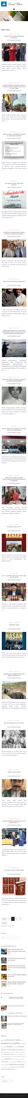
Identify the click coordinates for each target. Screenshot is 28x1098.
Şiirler (16, 1069)
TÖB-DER (2, 1064)
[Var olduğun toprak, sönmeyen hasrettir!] (14, 199)
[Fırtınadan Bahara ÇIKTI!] (14, 543)
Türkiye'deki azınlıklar (16, 1064)
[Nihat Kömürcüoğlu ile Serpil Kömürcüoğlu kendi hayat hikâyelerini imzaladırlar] (14, 495)
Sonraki (4, 923)
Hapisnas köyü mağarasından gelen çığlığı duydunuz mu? (14, 674)
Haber (23, 1052)
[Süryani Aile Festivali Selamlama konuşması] (14, 52)
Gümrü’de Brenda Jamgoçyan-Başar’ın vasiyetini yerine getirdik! (14, 380)
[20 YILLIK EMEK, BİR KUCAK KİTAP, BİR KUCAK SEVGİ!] (14, 592)
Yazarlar (14, 573)
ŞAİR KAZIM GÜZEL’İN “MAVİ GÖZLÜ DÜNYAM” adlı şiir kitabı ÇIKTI (16, 951)
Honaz (12, 1054)
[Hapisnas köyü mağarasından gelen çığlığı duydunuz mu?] (14, 690)
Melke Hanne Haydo (14, 772)
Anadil (21, 1040)
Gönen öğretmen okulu (17, 1052)
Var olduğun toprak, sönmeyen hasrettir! (14, 184)
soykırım (22, 1059)
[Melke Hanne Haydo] (14, 788)
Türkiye (7, 1064)
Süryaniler (4, 1062)
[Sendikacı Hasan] (14, 641)
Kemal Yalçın (3, 1056)
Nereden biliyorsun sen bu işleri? (14, 723)
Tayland (22, 1061)
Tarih (19, 1062)
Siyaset (19, 1059)
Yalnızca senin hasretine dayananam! (14, 281)
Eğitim (14, 426)
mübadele (7, 1059)
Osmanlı (14, 1059)
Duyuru (4, 1046)
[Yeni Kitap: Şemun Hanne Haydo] (14, 886)
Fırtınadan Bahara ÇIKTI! (14, 526)
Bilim (2, 1046)
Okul (12, 1059)
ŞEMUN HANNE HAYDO (7, 1069)
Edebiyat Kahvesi (15, 1046)
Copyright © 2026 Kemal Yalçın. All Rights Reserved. (13, 1095)
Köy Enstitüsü (8, 1056)
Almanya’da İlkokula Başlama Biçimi (16, 1005)
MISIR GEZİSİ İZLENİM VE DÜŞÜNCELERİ (17, 1016)
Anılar (21, 1043)
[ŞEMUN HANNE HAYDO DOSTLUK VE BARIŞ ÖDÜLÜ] (14, 837)
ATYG (24, 1043)
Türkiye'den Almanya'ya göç (5, 1067)
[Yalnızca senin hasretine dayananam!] (14, 298)
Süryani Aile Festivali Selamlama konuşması (14, 36)
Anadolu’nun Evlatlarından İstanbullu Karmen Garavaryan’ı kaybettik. (14, 233)
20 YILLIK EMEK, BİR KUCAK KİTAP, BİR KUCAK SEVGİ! (14, 576)
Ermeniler (8, 1050)
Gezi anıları (10, 1052)
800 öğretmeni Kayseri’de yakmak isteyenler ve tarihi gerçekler (16, 1024)
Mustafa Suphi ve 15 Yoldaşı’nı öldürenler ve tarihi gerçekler (16, 998)
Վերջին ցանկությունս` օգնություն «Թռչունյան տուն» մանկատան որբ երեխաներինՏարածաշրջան (14, 332)
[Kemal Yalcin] (14, 3)
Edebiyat (14, 132)
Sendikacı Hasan (14, 625)
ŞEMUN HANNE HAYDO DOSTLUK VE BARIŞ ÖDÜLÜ (14, 821)
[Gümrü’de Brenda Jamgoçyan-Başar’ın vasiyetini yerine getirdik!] (14, 396)
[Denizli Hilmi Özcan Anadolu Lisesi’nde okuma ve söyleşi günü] (14, 445)
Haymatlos (7, 1054)
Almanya (3, 1040)
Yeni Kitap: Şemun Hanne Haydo (14, 870)
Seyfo (17, 1059)
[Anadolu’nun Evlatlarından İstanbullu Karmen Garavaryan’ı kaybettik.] (14, 248)
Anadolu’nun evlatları (10, 1043)
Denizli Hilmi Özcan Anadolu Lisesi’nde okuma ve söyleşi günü (14, 429)
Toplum (25, 1061)
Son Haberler (14, 818)
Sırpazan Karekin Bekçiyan (12, 1061)
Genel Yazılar (14, 33)
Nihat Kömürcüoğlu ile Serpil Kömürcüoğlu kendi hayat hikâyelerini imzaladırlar (14, 479)
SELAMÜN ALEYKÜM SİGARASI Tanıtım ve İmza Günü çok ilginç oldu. (17, 967)
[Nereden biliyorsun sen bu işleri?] (14, 739)
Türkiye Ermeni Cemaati (15, 1067)
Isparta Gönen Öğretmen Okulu (19, 1054)
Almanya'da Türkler (13, 1040)
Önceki (4, 919)
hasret (2, 1054)
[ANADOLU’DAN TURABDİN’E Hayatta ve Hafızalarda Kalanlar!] (14, 150)
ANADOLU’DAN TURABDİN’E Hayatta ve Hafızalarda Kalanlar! (14, 135)
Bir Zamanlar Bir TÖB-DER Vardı (15, 1013)
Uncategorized (14, 279)
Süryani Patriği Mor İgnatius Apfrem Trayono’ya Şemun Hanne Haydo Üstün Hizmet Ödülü (14, 86)
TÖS (4, 1064)
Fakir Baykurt (19, 1050)
